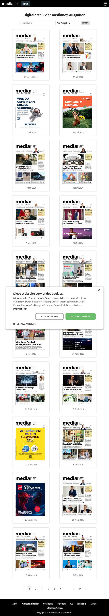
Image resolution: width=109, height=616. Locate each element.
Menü (105, 3)
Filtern (85, 23)
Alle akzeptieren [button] (80, 316)
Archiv (14, 603)
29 (80, 589)
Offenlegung (48, 603)
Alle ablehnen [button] (49, 316)
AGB (71, 603)
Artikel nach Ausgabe (55, 607)
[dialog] (54, 308)
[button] (24, 324)
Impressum (61, 603)
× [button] (99, 290)
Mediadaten (81, 603)
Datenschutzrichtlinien (30, 603)
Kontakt (94, 603)
